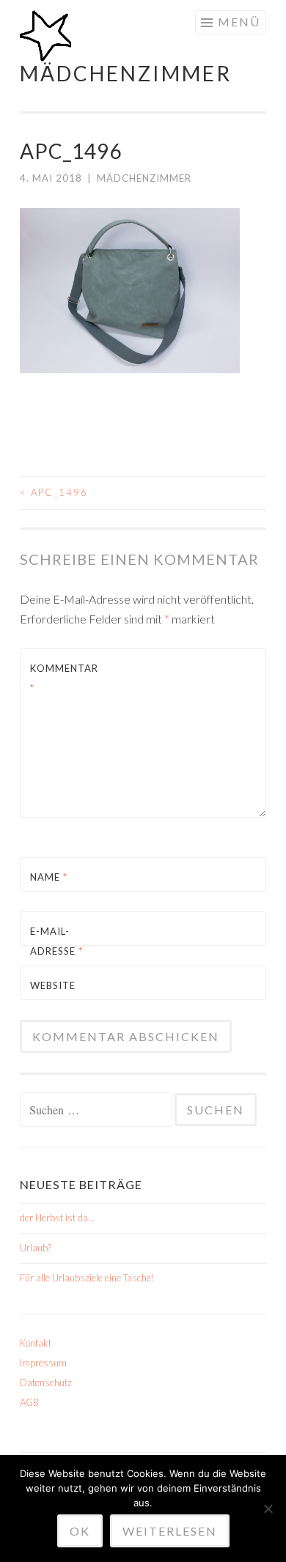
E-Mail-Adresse (56, 941)
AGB (29, 1402)
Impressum (43, 1363)
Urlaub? (35, 1248)
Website (53, 985)
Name (48, 877)
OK (80, 1531)
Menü (239, 22)
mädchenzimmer (126, 73)
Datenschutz (46, 1382)
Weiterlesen (169, 1531)
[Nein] (267, 1508)
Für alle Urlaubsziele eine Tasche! (87, 1278)
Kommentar (64, 678)
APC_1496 (54, 492)
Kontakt (35, 1343)
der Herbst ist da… (57, 1218)
